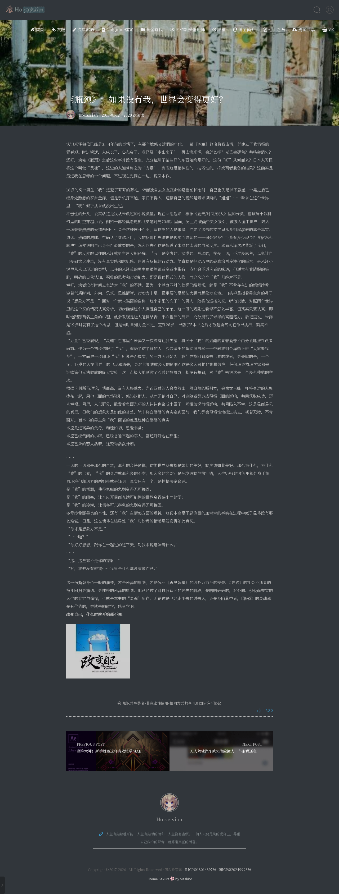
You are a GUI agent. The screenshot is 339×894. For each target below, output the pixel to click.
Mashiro (186, 879)
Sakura (164, 879)
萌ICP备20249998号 (234, 869)
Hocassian (88, 115)
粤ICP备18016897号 (200, 869)
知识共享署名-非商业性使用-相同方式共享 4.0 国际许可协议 (171, 703)
